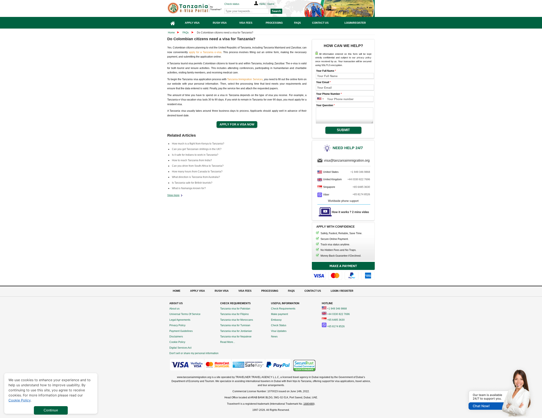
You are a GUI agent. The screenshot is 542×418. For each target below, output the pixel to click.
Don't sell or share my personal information (193, 353)
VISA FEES (245, 290)
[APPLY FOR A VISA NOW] (237, 124)
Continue (51, 410)
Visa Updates (278, 331)
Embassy (276, 319)
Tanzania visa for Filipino (234, 314)
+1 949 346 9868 (360, 171)
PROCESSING (269, 290)
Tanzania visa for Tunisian (235, 325)
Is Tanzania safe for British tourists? (192, 182)
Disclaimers (176, 336)
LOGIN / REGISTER (342, 290)
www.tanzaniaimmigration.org (194, 377)
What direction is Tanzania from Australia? (196, 177)
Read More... (227, 342)
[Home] (172, 23)
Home (171, 32)
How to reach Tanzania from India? (192, 160)
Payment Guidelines (181, 331)
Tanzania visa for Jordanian (236, 331)
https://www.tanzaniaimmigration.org (201, 8)
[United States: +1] (319, 99)
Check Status (278, 325)
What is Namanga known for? (189, 188)
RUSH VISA (222, 290)
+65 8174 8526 (361, 194)
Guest (270, 4)
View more (173, 195)
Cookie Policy (177, 342)
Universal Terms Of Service (184, 314)
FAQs (186, 32)
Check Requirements (283, 308)
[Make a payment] (343, 271)
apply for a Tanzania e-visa (205, 52)
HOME (176, 290)
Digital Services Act (180, 347)
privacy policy (364, 57)
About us (174, 308)
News (274, 336)
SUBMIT (343, 130)
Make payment (279, 314)
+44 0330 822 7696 (358, 179)
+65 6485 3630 (361, 187)
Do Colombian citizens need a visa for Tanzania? (225, 32)
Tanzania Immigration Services (245, 79)
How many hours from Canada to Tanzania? (197, 171)
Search (276, 11)
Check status (231, 4)
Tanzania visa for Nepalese (236, 336)
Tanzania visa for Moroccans (236, 319)
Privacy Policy (177, 325)
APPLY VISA (197, 290)
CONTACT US (312, 290)
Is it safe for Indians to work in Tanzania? (195, 154)
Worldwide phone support (343, 200)
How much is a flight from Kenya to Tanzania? (198, 143)
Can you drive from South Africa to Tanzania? (198, 165)
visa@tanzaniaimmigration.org (347, 160)
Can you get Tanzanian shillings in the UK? (196, 149)
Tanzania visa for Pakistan (235, 308)
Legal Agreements (179, 319)
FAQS (291, 290)
